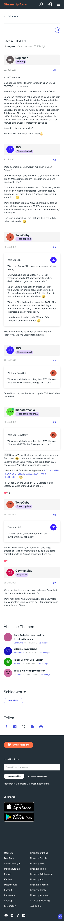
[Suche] (41, 4)
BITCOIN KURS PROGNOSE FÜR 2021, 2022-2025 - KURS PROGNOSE (31, 473)
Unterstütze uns (21, 744)
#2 (54, 159)
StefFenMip (19, 652)
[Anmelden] (50, 4)
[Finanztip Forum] (15, 4)
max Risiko (13, 700)
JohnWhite (18, 643)
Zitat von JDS (14, 260)
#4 (54, 360)
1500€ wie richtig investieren (29, 670)
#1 (54, 70)
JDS (9, 455)
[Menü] (58, 4)
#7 (54, 583)
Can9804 (18, 674)
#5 (54, 422)
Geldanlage (43, 643)
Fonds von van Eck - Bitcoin (28, 659)
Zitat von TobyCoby (17, 373)
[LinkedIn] (24, 915)
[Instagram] (12, 915)
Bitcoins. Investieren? (25, 649)
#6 (54, 514)
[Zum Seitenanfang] (60, 916)
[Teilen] (57, 30)
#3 (54, 247)
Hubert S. (18, 663)
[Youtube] (6, 915)
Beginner (11, 46)
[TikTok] (18, 915)
